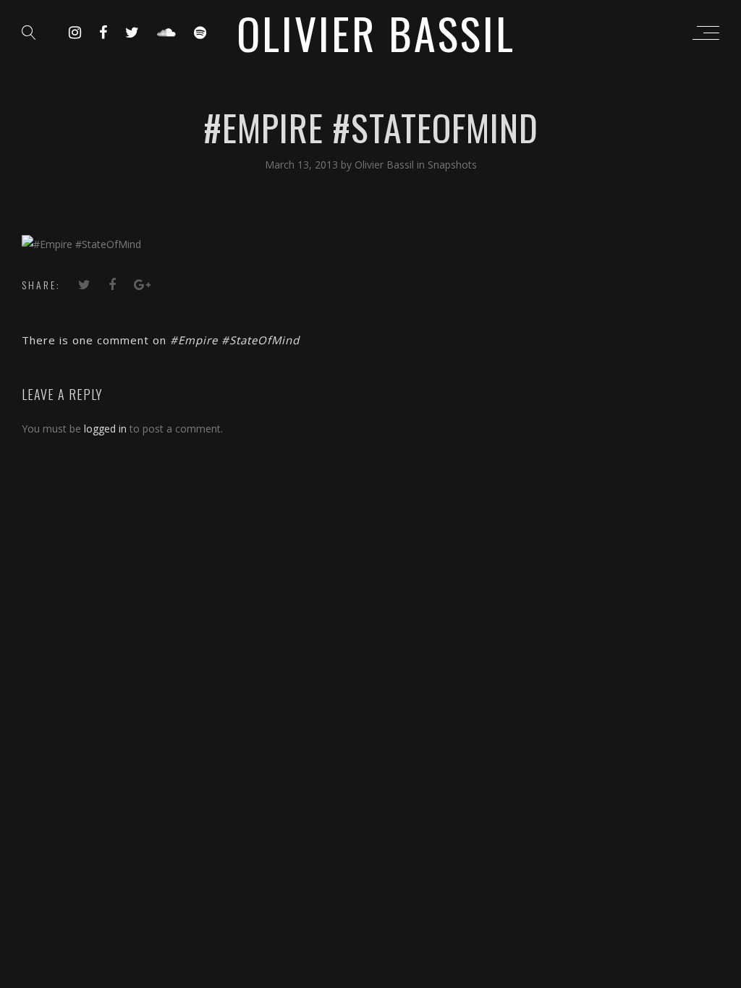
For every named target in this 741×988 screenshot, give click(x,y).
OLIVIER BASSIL (376, 32)
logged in (105, 428)
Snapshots (452, 164)
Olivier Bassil (386, 164)
